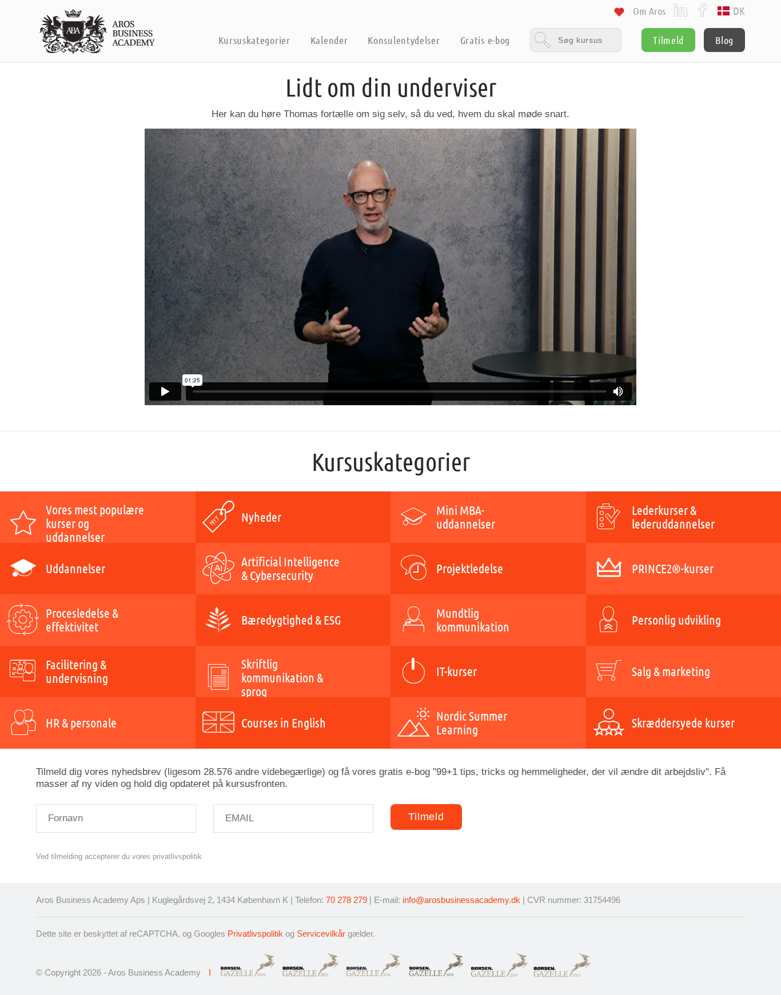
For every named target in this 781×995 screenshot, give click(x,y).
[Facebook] (702, 9)
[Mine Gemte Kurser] (619, 14)
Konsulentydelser (404, 40)
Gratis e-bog (485, 40)
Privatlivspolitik (255, 933)
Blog (724, 40)
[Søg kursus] (575, 39)
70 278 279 (346, 900)
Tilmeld (668, 40)
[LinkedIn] (680, 9)
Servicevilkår (321, 933)
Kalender (329, 40)
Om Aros (649, 11)
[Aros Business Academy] (97, 31)
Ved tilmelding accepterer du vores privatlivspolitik (119, 856)
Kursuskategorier (254, 40)
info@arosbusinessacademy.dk (461, 900)
